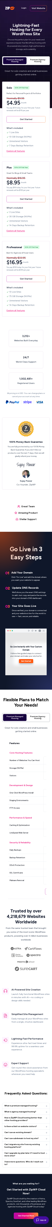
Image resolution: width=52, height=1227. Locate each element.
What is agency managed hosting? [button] (20, 1112)
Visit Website (38, 8)
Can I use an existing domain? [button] (18, 1132)
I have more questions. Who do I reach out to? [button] (23, 1163)
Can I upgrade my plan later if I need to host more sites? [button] (24, 1154)
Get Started (26, 119)
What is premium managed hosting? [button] (20, 1106)
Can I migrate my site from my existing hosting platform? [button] (22, 1145)
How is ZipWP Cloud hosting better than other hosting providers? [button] (23, 1119)
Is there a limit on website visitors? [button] (20, 1126)
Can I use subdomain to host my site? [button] (21, 1138)
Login (23, 8)
